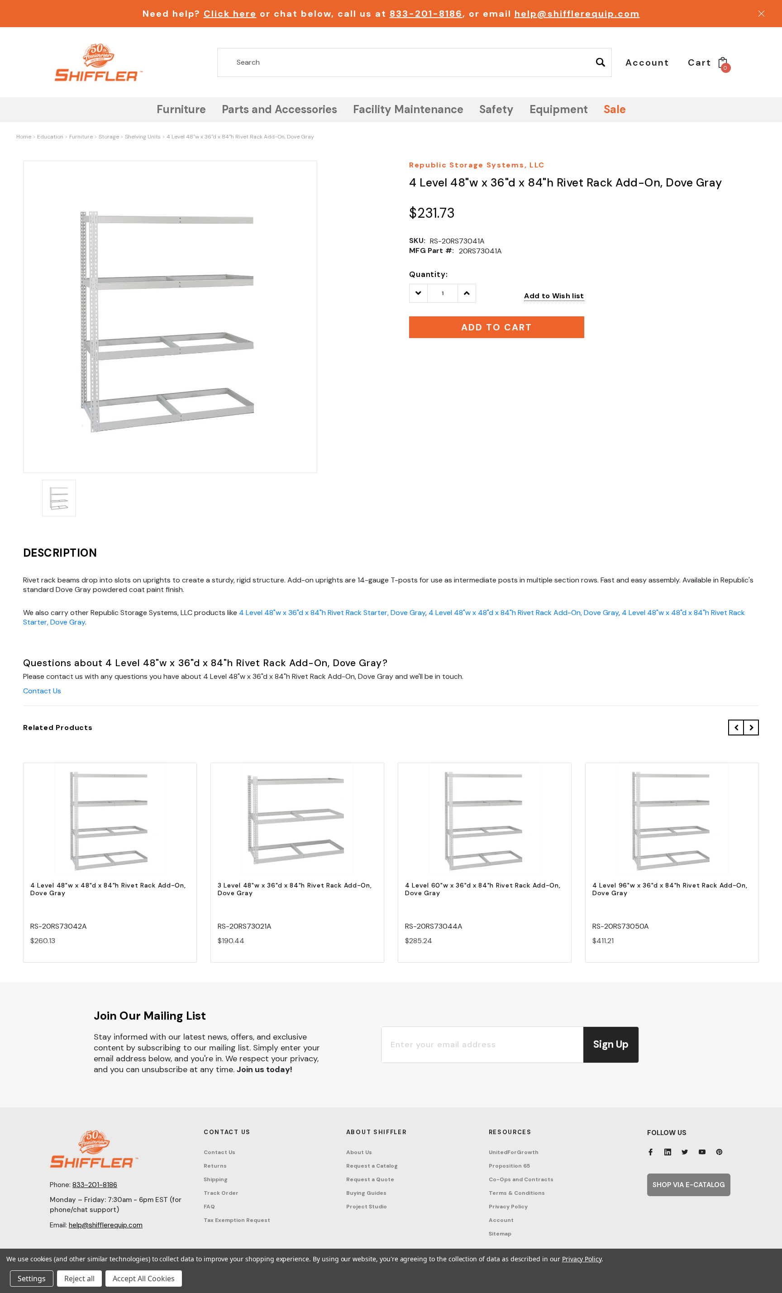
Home (23, 136)
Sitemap (500, 1233)
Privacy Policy (508, 1206)
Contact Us (42, 691)
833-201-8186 (426, 13)
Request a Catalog (372, 1165)
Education (50, 136)
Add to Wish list (554, 296)
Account (501, 1220)
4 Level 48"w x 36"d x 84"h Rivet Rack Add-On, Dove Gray (240, 136)
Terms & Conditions (517, 1193)
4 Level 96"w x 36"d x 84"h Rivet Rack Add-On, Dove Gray (670, 889)
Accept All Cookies (144, 1278)
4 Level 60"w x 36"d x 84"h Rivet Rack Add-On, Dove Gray (483, 889)
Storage (109, 136)
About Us (359, 1152)
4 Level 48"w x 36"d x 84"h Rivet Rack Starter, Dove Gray (332, 612)
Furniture (81, 136)
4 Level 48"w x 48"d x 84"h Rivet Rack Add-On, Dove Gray (524, 612)
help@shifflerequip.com (577, 13)
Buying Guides (366, 1193)
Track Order (221, 1193)
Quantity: (428, 274)
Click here (230, 13)
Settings (32, 1278)
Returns (215, 1165)
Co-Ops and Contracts (521, 1179)
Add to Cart (110, 826)
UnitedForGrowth (514, 1152)
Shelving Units (143, 136)
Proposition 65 (509, 1165)
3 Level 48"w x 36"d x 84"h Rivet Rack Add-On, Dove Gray (295, 889)
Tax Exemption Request (237, 1220)
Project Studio (366, 1206)
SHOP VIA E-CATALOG (689, 1184)
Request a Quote (370, 1179)
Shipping (216, 1179)
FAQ (209, 1206)
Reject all (79, 1278)
